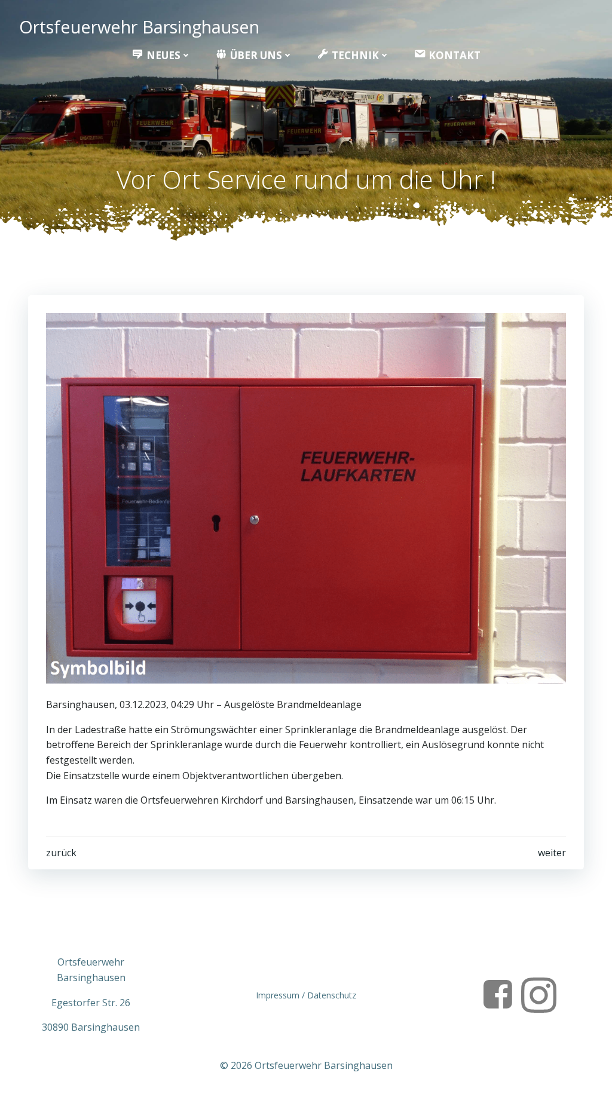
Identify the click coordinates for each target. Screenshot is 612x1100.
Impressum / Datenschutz (306, 995)
